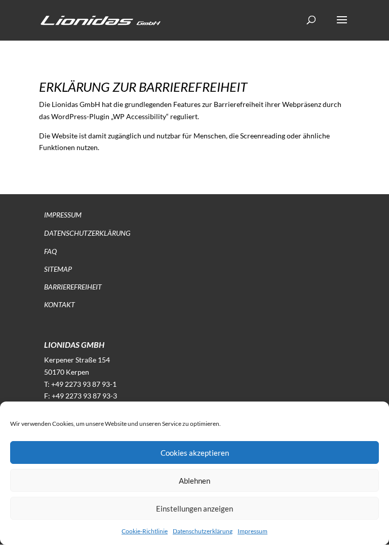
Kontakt (59, 304)
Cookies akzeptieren (195, 452)
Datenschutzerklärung (202, 531)
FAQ (50, 251)
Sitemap (58, 269)
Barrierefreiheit (73, 286)
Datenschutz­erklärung (87, 233)
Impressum (252, 531)
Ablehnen (194, 480)
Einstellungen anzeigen (194, 508)
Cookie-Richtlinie (145, 531)
